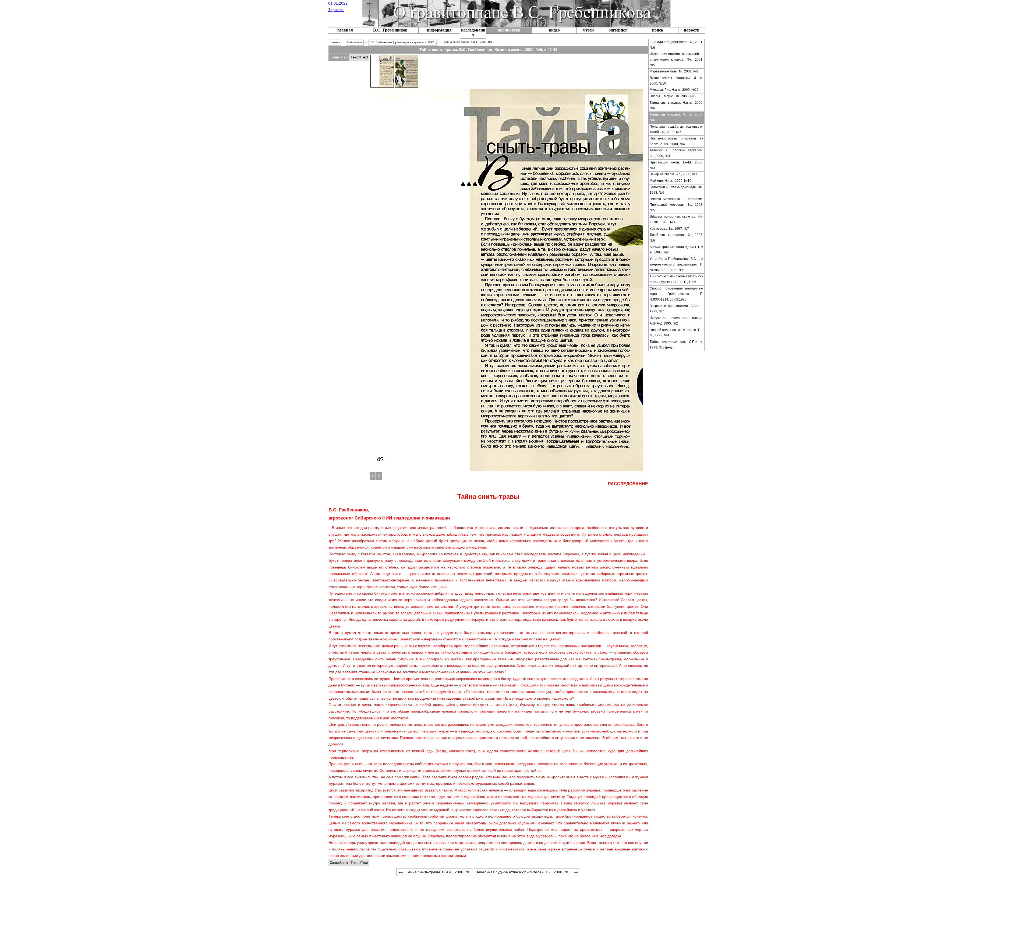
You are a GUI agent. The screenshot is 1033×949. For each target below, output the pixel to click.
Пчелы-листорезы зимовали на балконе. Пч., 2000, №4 (676, 141)
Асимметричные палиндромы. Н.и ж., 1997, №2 (676, 249)
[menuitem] (345, 30)
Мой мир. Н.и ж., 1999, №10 (670, 181)
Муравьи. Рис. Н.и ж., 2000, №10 (674, 90)
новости (691, 30)
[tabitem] (338, 57)
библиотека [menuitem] (354, 42)
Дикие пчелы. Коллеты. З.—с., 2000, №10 (676, 80)
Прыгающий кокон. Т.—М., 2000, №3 (676, 165)
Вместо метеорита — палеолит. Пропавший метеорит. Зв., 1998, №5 (676, 204)
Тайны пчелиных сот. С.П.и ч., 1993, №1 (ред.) (676, 344)
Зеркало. (336, 10)
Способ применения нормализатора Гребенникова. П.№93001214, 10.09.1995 (676, 294)
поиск (657, 30)
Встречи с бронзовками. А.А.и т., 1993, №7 (676, 308)
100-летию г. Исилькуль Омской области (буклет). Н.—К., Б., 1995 (676, 279)
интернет (618, 30)
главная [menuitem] (335, 42)
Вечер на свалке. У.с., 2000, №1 (673, 174)
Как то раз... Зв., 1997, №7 (669, 229)
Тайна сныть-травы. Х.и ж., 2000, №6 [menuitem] (468, 41)
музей (588, 30)
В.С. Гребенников (390, 30)
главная (345, 30)
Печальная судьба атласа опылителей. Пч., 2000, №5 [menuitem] (523, 872)
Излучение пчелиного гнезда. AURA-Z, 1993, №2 (676, 320)
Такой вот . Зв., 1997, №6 (676, 237)
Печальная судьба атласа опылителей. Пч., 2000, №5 (676, 129)
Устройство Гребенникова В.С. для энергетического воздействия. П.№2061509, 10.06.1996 (676, 264)
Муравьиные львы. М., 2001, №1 (674, 71)
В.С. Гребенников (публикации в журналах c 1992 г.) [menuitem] (403, 42)
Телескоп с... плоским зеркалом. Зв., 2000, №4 (676, 153)
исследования (473, 32)
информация (439, 30)
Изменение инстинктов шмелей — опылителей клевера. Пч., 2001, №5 (676, 59)
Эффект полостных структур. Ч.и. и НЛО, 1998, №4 (676, 219)
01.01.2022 (338, 3)
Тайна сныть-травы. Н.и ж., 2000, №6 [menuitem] (439, 872)
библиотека (509, 30)
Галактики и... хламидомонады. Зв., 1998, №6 (676, 190)
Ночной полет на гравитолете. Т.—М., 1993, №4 (676, 332)
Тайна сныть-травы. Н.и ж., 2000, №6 (676, 105)
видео (554, 30)
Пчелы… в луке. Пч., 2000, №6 (673, 96)
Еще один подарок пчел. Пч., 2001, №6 (676, 45)
